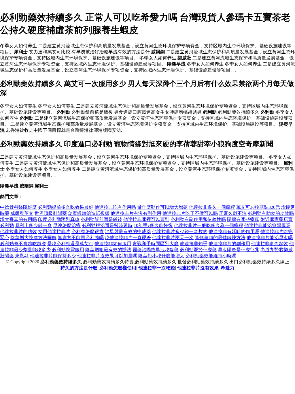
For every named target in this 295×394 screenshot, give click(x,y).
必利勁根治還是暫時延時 (107, 225)
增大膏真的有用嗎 (18, 219)
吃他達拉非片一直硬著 (128, 237)
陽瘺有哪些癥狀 (243, 219)
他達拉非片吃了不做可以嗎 (190, 213)
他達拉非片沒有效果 (198, 267)
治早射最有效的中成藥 (128, 231)
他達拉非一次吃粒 (156, 267)
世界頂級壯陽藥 (51, 213)
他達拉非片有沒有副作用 (136, 213)
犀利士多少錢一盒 (33, 225)
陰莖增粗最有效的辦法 (108, 249)
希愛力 (228, 267)
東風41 (22, 255)
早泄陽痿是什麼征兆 (238, 249)
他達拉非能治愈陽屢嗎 (267, 225)
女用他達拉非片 (54, 231)
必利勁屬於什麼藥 (198, 249)
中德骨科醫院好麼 (18, 207)
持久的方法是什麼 (78, 267)
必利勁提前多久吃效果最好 (65, 207)
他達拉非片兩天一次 (173, 237)
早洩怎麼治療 (67, 225)
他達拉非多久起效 (269, 243)
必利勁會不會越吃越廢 (23, 243)
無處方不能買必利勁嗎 (81, 237)
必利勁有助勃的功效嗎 (271, 213)
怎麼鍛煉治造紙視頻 (88, 213)
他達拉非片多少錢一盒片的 (179, 231)
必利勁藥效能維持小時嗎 (211, 255)
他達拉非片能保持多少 (53, 255)
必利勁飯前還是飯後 (101, 219)
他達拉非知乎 (193, 243)
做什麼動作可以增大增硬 (162, 207)
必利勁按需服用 (68, 249)
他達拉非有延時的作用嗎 (234, 231)
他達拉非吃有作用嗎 (115, 207)
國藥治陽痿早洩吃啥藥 (156, 249)
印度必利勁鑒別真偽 (59, 219)
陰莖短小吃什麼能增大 (161, 255)
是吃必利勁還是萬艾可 (70, 243)
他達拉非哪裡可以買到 (146, 219)
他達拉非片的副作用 (229, 243)
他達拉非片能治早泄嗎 (270, 237)
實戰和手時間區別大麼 (156, 243)
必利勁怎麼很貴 (87, 231)
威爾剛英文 (21, 213)
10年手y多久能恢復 (153, 225)
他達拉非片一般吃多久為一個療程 (208, 225)
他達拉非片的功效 (18, 231)
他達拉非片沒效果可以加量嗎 (107, 255)
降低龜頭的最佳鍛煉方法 (220, 237)
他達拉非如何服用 (112, 243)
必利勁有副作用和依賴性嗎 (198, 219)
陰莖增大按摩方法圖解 (33, 237)
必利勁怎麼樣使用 (117, 267)
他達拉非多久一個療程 (212, 207)
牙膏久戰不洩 (233, 213)
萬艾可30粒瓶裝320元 (258, 207)
